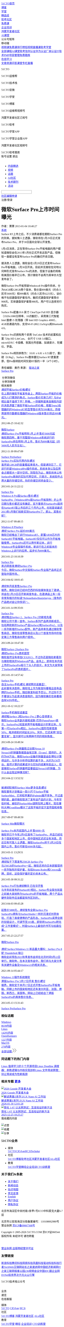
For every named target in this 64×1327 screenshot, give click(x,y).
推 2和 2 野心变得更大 (26, 716)
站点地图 (13, 1189)
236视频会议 (32, 1271)
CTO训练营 (43, 1167)
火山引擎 (29, 1275)
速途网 (36, 1267)
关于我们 (13, 1181)
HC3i (28, 1151)
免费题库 (25, 55)
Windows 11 (7, 977)
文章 (4, 63)
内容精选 (13, 166)
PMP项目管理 (12, 55)
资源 (9, 63)
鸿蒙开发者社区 (10, 31)
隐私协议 (13, 1204)
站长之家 (27, 1267)
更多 (18, 1081)
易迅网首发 (16, 566)
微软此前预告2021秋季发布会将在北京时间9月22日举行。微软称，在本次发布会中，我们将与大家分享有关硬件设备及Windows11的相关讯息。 (31, 961)
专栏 (25, 63)
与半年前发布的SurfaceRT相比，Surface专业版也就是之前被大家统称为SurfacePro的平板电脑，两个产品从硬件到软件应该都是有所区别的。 (32, 893)
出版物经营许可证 (22, 1248)
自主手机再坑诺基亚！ (24, 684)
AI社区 (12, 178)
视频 (10, 170)
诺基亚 (24, 712)
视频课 (5, 47)
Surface (10, 429)
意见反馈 (13, 1193)
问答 (14, 63)
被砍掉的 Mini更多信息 (23, 787)
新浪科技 (6, 1263)
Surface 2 (11, 649)
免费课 (5, 23)
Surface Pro (7, 371)
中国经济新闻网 (49, 1267)
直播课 (37, 47)
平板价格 (15, 389)
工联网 (10, 1271)
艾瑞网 (18, 1267)
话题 (10, 174)
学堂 (4, 11)
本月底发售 (16, 586)
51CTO (12, 1151)
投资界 (12, 1275)
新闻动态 (13, 1185)
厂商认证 (51, 51)
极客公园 (19, 1271)
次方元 (20, 1275)
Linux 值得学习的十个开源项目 (19, 1066)
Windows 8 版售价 (20, 495)
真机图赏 (15, 653)
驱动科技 (48, 1263)
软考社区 (6, 19)
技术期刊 (13, 181)
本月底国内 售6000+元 (23, 830)
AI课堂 (5, 35)
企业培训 (6, 27)
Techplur (35, 1151)
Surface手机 (7, 712)
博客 (4, 7)
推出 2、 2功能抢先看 (26, 617)
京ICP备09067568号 (23, 1225)
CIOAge (20, 1151)
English (12, 1196)
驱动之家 (34, 367)
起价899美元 (18, 531)
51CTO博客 (14, 1159)
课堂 (19, 63)
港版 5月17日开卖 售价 (23, 981)
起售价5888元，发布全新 (24, 910)
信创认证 (30, 51)
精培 (23, 1167)
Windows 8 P (8, 527)
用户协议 (13, 1200)
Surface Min (7, 823)
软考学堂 (46, 47)
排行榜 (21, 47)
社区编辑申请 (9, 196)
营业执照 (6, 1248)
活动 (10, 185)
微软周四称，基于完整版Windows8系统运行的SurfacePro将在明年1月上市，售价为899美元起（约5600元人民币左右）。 (30, 441)
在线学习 (6, 59)
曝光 (22, 823)
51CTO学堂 (14, 1167)
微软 (4, 429)
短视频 (29, 47)
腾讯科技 (17, 1263)
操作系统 (19, 977)
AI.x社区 (55, 1159)
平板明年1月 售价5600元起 (28, 433)
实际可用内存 (18, 460)
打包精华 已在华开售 (22, 886)
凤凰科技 (38, 1263)
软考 (22, 51)
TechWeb (9, 1267)
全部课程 (6, 51)
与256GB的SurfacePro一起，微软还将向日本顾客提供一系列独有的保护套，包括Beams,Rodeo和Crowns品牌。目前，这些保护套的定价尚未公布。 (32, 869)
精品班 (5, 15)
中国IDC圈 (45, 1271)
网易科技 (27, 1263)
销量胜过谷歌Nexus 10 (23, 748)
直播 (30, 63)
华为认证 (41, 51)
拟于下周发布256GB (22, 861)
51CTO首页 (8, 3)
